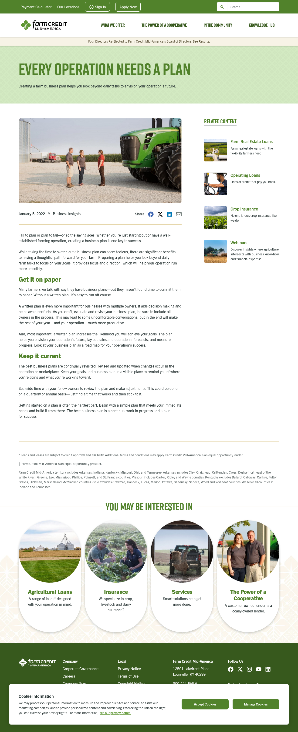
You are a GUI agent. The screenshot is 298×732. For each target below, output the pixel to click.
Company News (75, 683)
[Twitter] (240, 668)
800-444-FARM (185, 683)
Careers (69, 676)
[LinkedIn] (268, 668)
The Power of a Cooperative (164, 25)
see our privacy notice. (115, 713)
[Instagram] (249, 668)
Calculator (36, 6)
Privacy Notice (129, 668)
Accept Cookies (205, 704)
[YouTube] (258, 668)
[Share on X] (160, 214)
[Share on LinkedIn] (169, 214)
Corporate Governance (80, 668)
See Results (201, 41)
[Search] (222, 6)
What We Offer (113, 25)
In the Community (218, 25)
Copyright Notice (131, 683)
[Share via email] (179, 214)
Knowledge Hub (262, 25)
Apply (128, 6)
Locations (68, 6)
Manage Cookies (256, 704)
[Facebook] (231, 668)
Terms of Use (128, 676)
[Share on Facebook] (151, 214)
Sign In (100, 6)
